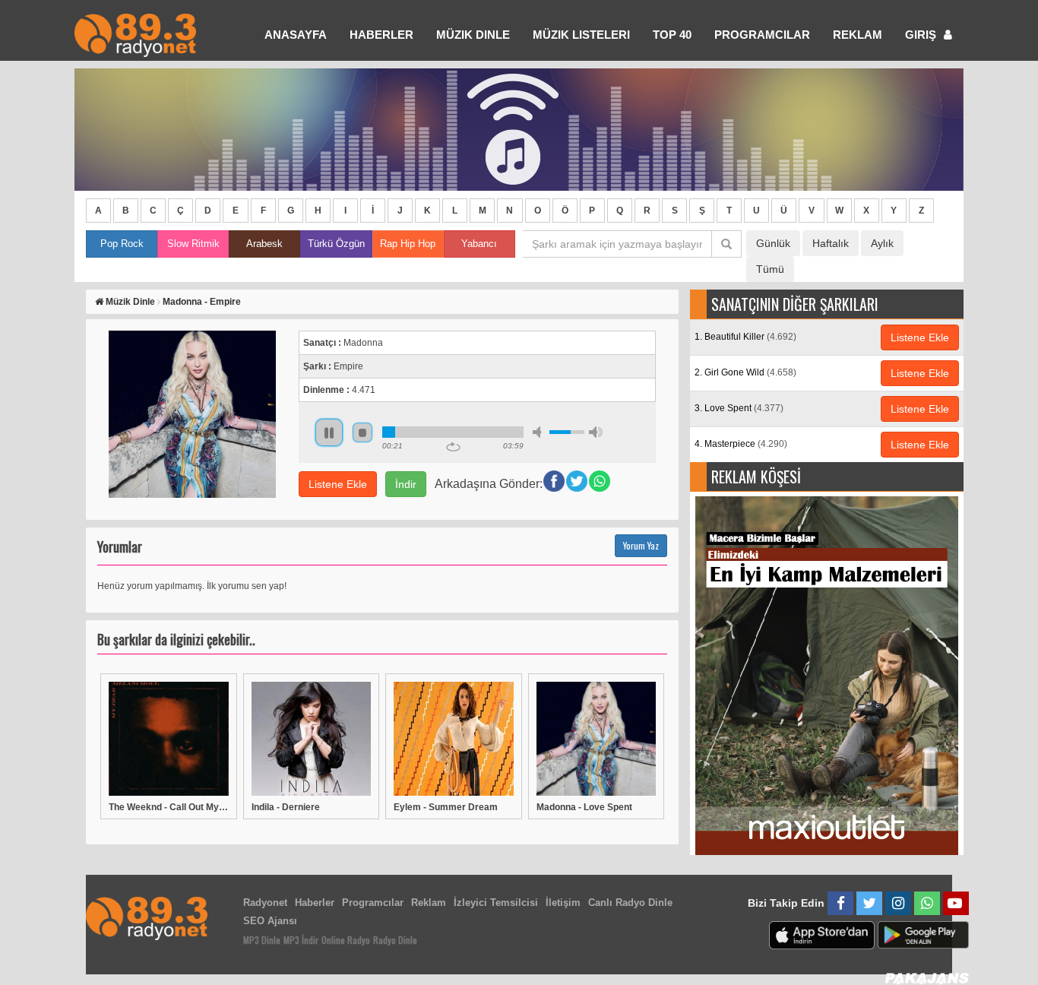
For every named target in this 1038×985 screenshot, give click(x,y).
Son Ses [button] (596, 432)
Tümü (770, 269)
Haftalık (830, 243)
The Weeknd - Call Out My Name (169, 807)
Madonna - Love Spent (584, 807)
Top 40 (672, 34)
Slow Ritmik (193, 243)
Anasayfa (295, 34)
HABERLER (381, 34)
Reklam (857, 34)
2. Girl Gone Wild (745, 372)
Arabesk (264, 243)
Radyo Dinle (395, 939)
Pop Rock (122, 243)
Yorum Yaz (641, 545)
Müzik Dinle (473, 34)
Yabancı (479, 243)
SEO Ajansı (270, 920)
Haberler (314, 902)
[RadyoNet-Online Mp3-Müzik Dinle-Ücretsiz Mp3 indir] (135, 34)
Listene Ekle (338, 484)
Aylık (882, 243)
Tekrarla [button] (453, 447)
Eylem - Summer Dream (446, 807)
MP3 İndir (300, 939)
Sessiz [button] (539, 432)
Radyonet (265, 902)
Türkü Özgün (336, 243)
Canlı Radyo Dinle (630, 902)
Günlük (773, 243)
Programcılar (762, 34)
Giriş (922, 34)
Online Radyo (345, 939)
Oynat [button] (329, 432)
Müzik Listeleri (581, 34)
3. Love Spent (739, 408)
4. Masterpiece (741, 444)
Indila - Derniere (286, 807)
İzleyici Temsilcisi (496, 902)
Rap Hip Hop (407, 243)
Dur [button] (362, 432)
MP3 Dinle (261, 939)
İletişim (563, 902)
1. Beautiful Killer (745, 336)
